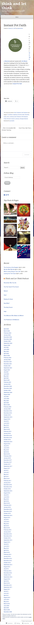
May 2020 (6, 400)
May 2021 (6, 376)
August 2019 (7, 419)
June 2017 (6, 472)
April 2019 (6, 427)
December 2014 (8, 534)
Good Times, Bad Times (25, 128)
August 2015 (7, 517)
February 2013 (7, 571)
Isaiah (5, 116)
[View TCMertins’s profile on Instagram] (8, 195)
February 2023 (7, 333)
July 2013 (6, 568)
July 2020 (6, 396)
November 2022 (8, 339)
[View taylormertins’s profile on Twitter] (6, 195)
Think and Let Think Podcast (17, 279)
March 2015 (7, 527)
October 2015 (7, 513)
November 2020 (8, 388)
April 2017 (6, 476)
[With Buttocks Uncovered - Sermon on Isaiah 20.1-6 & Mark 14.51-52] (10, 210)
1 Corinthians (10, 114)
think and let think (14, 5)
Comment (26, 154)
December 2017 (8, 460)
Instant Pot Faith (17, 83)
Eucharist (20, 114)
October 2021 (7, 366)
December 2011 (8, 585)
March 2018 (7, 454)
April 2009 (6, 607)
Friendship (27, 114)
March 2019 (7, 429)
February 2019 (7, 431)
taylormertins (20, 28)
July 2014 (6, 544)
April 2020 (6, 402)
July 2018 (6, 445)
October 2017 (7, 464)
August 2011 (7, 589)
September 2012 (8, 577)
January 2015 (7, 532)
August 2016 (7, 493)
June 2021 (6, 374)
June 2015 (6, 521)
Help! (5, 311)
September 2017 (8, 466)
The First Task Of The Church (11, 287)
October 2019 (7, 415)
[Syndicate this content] (4, 279)
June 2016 (6, 497)
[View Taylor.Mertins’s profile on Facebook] (4, 195)
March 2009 (7, 609)
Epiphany (15, 114)
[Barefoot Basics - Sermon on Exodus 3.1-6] (23, 210)
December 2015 (8, 509)
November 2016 (8, 486)
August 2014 (7, 542)
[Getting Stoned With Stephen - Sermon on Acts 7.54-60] (10, 230)
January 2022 (7, 359)
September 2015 (8, 515)
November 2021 (8, 363)
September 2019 (8, 417)
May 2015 (6, 523)
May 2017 (6, 474)
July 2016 (6, 495)
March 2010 (7, 603)
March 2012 (7, 583)
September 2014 (8, 540)
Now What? (7, 303)
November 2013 (8, 560)
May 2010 (6, 601)
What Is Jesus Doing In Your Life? (12, 271)
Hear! (5, 295)
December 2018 (8, 435)
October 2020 (7, 390)
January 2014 (7, 556)
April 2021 (6, 378)
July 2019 (6, 421)
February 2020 (7, 407)
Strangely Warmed (24, 118)
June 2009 (6, 605)
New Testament (17, 112)
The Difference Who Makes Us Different (14, 315)
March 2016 (7, 503)
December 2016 (8, 484)
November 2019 (8, 413)
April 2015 (6, 525)
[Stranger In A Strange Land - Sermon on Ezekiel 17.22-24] (10, 219)
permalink (12, 120)
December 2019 (8, 411)
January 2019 (7, 433)
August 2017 (7, 468)
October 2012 (7, 575)
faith (23, 114)
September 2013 (8, 564)
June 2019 (6, 423)
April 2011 (6, 595)
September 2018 (8, 441)
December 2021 (8, 361)
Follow (7, 183)
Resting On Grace (8, 299)
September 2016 (8, 491)
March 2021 (7, 380)
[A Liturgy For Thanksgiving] (23, 224)
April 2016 (6, 501)
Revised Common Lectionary (13, 118)
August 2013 (7, 566)
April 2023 (6, 329)
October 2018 (7, 439)
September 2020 (8, 392)
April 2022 (6, 353)
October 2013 (7, 562)
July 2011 (6, 591)
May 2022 (6, 351)
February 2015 (7, 530)
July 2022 (6, 347)
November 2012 (8, 573)
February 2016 (7, 505)
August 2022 (7, 345)
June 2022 (6, 349)
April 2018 (6, 452)
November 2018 (8, 437)
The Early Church (8, 307)
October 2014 (7, 538)
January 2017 (7, 482)
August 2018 (7, 443)
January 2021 (7, 384)
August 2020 (7, 394)
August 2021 (7, 370)
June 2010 (6, 599)
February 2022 (7, 357)
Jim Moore (24, 61)
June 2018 (6, 448)
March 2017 (7, 478)
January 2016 (7, 507)
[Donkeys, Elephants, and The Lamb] (10, 244)
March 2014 (7, 552)
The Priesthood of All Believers (11, 319)
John (8, 116)
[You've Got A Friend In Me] (23, 252)
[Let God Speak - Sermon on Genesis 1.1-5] (23, 238)
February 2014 (7, 554)
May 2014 (6, 548)
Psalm (5, 118)
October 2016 (7, 489)
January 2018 (7, 458)
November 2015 (8, 511)
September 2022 (8, 343)
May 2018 (6, 450)
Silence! (6, 291)
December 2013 (8, 558)
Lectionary (11, 116)
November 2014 (8, 536)
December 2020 (8, 386)
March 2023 (7, 331)
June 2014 (6, 546)
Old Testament (25, 112)
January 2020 (7, 409)
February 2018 (7, 456)
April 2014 (6, 550)
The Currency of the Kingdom (11, 267)
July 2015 (6, 519)
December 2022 (8, 337)
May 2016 (6, 499)
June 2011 (6, 593)
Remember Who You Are (10, 282)
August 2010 (7, 597)
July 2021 (6, 372)
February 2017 (7, 480)
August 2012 (7, 579)
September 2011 (8, 587)
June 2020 (6, 398)
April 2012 (6, 581)
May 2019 (6, 425)
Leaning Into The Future (10, 273)
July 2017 (6, 470)
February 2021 (7, 382)
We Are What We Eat (9, 269)
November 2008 (8, 612)
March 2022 (7, 355)
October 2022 (7, 341)
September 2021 (8, 368)
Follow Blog (8, 173)
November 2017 (8, 462)
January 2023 (7, 335)
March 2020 (7, 404)
